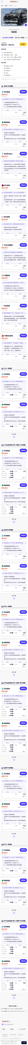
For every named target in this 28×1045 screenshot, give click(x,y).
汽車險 (3, 1029)
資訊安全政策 (20, 1034)
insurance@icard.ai (8, 1024)
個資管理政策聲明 (13, 1034)
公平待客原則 (4, 1036)
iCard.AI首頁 (21, 1029)
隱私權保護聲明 (5, 1034)
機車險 (12, 1029)
